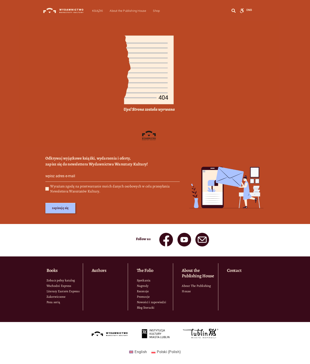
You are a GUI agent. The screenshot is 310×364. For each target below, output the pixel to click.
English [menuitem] (141, 352)
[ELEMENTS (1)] (184, 234)
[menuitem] (138, 352)
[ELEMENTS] (166, 234)
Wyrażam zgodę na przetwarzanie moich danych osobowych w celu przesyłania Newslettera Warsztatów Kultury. (110, 189)
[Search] (233, 10)
